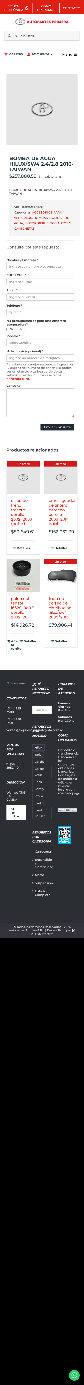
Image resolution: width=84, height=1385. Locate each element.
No (22, 329)
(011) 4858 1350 (13, 721)
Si (11, 329)
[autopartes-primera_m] (42, 19)
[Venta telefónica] (74, 1375)
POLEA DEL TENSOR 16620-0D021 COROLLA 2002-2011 (22, 608)
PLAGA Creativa (42, 934)
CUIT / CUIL (16, 275)
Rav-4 (39, 796)
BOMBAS (41, 218)
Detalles (23, 548)
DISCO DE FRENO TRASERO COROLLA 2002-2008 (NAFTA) (21, 512)
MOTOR (30, 223)
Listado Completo (42, 893)
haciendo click (17, 379)
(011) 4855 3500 (13, 710)
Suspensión (42, 883)
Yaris (38, 754)
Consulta (13, 386)
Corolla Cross (40, 771)
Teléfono (14, 306)
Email (11, 290)
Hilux (38, 747)
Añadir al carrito (16, 644)
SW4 (38, 803)
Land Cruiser (40, 813)
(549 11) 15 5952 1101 (15, 766)
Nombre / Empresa (22, 260)
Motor (39, 875)
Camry (39, 789)
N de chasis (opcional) (24, 351)
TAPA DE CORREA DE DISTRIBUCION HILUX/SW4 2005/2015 (60, 608)
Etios (38, 781)
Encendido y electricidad (42, 863)
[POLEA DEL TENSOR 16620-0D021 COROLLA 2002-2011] (23, 575)
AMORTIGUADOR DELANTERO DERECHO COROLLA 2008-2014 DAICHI (62, 512)
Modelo (13, 336)
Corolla (40, 761)
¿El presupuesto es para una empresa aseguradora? (36, 322)
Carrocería (42, 851)
